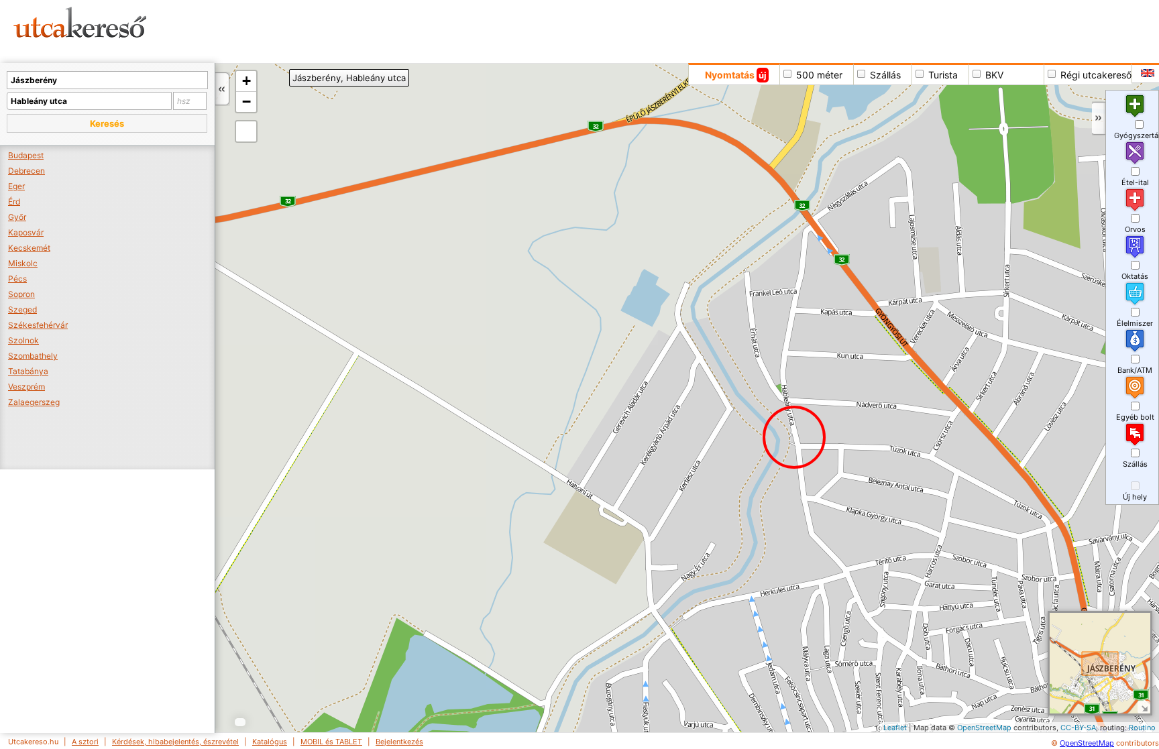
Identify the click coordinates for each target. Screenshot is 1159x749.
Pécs (17, 278)
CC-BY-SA (1078, 727)
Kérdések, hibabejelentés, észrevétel (175, 741)
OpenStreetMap (984, 727)
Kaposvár (26, 232)
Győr (17, 217)
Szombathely (33, 355)
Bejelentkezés (399, 741)
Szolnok (23, 340)
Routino (1142, 727)
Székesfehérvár (38, 325)
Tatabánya (28, 371)
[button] (107, 123)
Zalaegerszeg (34, 402)
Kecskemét (29, 247)
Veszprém (26, 386)
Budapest (26, 155)
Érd (14, 201)
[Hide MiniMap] (1144, 707)
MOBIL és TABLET (331, 741)
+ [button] (246, 80)
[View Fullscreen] (246, 131)
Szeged (22, 309)
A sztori (85, 741)
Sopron (21, 294)
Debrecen (26, 170)
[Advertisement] (513, 30)
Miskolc (23, 263)
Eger (16, 186)
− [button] (246, 101)
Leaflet (895, 727)
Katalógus (269, 741)
